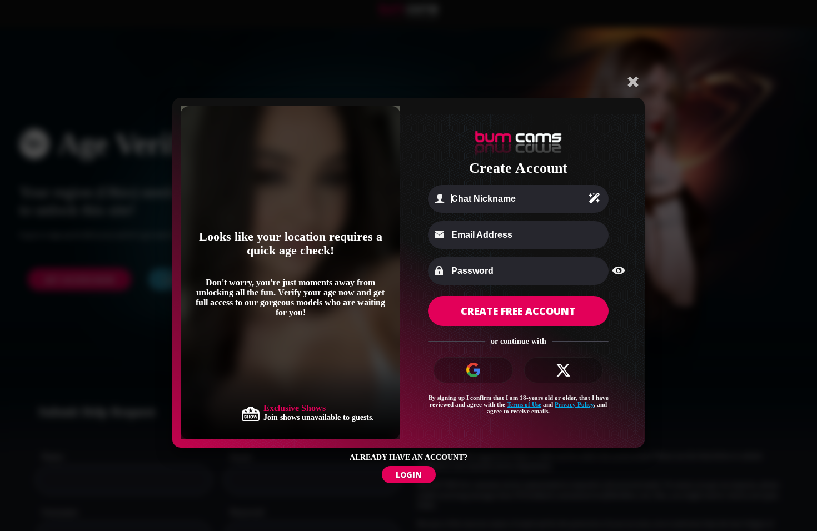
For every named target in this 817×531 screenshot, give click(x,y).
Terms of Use (524, 404)
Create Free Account (518, 311)
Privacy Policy (574, 404)
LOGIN (409, 474)
